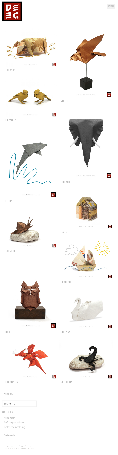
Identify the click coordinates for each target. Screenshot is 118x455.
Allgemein (9, 417)
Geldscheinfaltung (14, 427)
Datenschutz (11, 435)
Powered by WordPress (18, 446)
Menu (111, 6)
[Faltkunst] (12, 20)
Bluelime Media (25, 448)
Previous (8, 394)
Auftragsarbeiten (14, 422)
